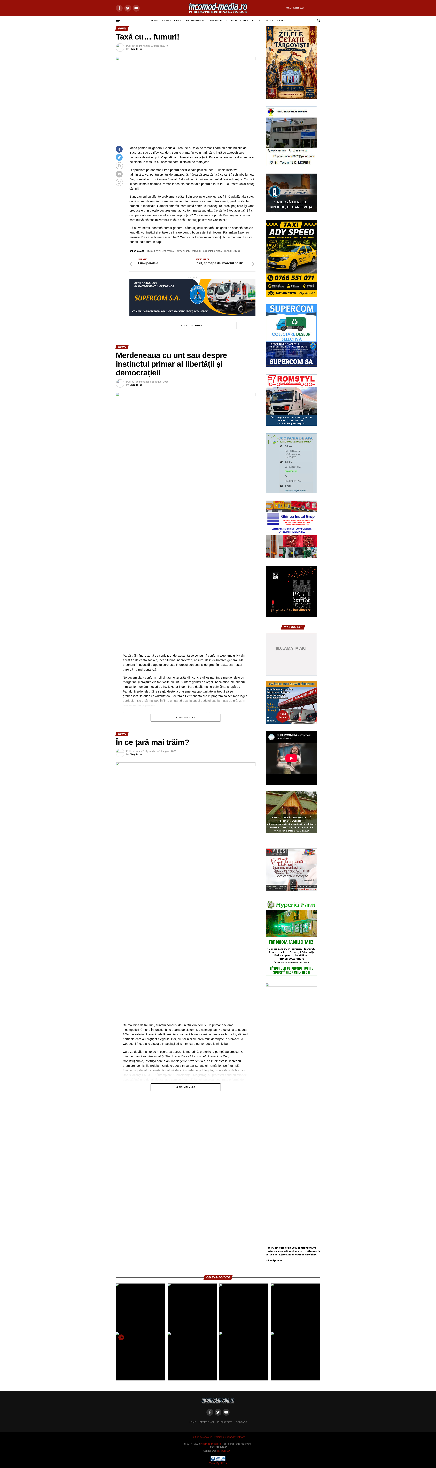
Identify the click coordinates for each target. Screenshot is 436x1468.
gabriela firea (213, 251)
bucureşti (154, 251)
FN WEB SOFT (225, 1450)
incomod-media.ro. (210, 1443)
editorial (169, 251)
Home (192, 1422)
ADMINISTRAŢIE (218, 20)
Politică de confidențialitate (229, 1437)
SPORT (281, 20)
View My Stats (218, 1463)
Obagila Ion (136, 49)
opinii (228, 251)
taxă (237, 251)
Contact (241, 1422)
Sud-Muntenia (194, 20)
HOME (154, 20)
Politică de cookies (201, 1437)
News (165, 20)
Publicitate (224, 1422)
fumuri (197, 251)
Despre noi (206, 1422)
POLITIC (256, 20)
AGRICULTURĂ (239, 20)
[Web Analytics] (218, 1460)
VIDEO (269, 20)
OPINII (177, 20)
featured (184, 251)
